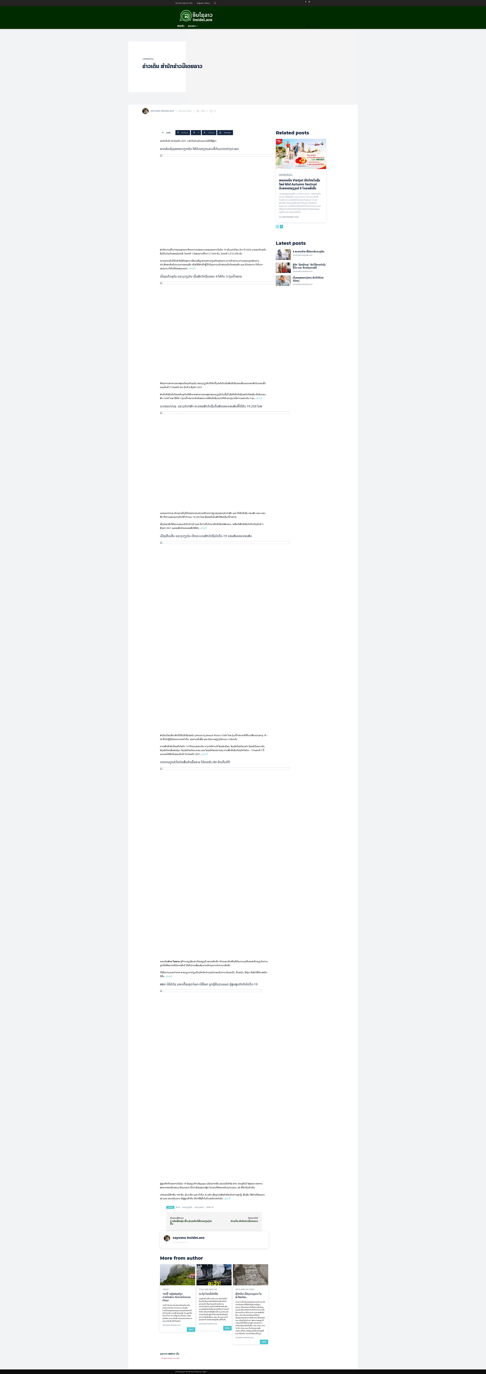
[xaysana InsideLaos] (146, 111)
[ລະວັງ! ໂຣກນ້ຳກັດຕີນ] (214, 1274)
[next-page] (281, 226)
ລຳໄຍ (178, 1207)
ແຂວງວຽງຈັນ (187, 1207)
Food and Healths (208, 1289)
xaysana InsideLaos (162, 111)
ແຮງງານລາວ (199, 1207)
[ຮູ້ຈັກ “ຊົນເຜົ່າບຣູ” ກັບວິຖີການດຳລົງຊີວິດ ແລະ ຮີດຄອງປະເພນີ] (283, 267)
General (148, 59)
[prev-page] (277, 226)
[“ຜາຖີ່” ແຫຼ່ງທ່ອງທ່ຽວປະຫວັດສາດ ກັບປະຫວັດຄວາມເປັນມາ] (177, 1274)
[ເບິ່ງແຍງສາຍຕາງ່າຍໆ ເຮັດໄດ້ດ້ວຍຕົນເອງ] (283, 280)
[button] (215, 3)
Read (191, 1329)
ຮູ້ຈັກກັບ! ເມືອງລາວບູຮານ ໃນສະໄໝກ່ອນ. (248, 1295)
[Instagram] (309, 1)
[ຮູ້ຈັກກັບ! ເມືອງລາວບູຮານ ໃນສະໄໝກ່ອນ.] (250, 1274)
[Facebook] (305, 1)
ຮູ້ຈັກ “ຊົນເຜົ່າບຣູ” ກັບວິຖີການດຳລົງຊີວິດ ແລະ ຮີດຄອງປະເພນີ (309, 266)
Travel (166, 1289)
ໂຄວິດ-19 (210, 1207)
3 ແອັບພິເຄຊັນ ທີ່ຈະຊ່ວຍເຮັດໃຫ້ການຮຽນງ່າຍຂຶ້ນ (191, 1222)
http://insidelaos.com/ (180, 1242)
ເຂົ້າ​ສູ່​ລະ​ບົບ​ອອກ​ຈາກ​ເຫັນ (170, 1358)
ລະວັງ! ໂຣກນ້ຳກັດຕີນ (208, 1294)
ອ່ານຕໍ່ (192, 268)
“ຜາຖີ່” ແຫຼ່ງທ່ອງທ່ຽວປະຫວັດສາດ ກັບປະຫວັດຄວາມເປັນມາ (177, 1297)
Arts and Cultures (244, 1289)
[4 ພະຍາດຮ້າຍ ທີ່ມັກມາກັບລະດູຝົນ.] (283, 254)
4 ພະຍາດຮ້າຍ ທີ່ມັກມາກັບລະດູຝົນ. (309, 251)
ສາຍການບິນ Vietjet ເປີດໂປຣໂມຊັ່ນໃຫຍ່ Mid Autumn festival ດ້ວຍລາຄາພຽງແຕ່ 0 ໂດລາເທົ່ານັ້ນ (299, 184)
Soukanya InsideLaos (302, 255)
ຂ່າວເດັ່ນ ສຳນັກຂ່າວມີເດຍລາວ (244, 1221)
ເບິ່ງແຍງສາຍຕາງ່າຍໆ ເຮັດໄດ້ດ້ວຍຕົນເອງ (308, 279)
